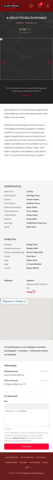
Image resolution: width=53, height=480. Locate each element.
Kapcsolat (41, 457)
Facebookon (26, 473)
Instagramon (38, 473)
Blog (45, 462)
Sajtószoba (34, 462)
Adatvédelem (11, 457)
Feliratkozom (27, 457)
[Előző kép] (3, 62)
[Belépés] (48, 5)
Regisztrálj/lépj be (19, 438)
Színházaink (11, 462)
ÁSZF (27, 467)
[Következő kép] (49, 62)
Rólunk (23, 462)
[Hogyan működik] (31, 6)
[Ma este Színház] (11, 6)
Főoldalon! (26, 95)
